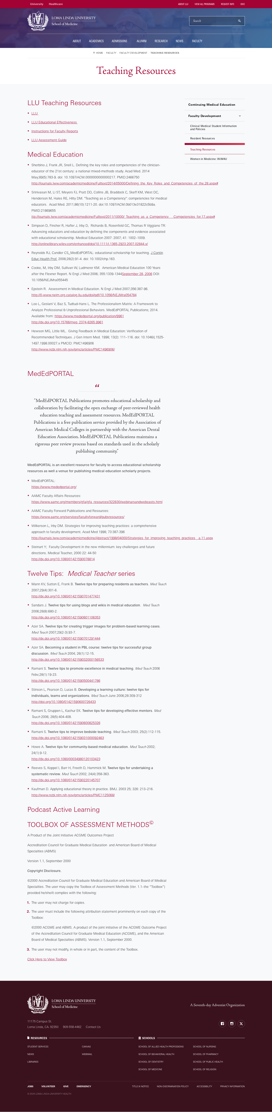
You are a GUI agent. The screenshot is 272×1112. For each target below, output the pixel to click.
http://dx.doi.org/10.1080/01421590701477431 (65, 596)
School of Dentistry (150, 1061)
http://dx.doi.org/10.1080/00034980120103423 (65, 759)
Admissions (119, 41)
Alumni (142, 41)
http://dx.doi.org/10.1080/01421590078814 (63, 559)
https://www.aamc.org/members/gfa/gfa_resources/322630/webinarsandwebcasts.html (96, 502)
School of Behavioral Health (156, 1054)
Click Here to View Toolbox (47, 959)
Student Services (37, 1046)
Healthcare (56, 4)
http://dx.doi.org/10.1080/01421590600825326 (65, 723)
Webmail (87, 1054)
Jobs (30, 1086)
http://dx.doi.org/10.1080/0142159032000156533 (67, 659)
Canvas (86, 1046)
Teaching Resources (202, 149)
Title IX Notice (140, 1086)
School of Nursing (204, 1046)
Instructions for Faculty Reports (54, 131)
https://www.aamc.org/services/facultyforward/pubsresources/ (77, 517)
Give (242, 4)
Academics (96, 41)
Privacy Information (232, 1086)
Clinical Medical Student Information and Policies (213, 127)
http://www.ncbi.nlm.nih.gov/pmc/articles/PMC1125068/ (73, 795)
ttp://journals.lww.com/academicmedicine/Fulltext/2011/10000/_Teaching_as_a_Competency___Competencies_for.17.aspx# (123, 217)
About (77, 41)
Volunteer (48, 1086)
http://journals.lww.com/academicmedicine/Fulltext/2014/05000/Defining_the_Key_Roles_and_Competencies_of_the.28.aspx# (124, 183)
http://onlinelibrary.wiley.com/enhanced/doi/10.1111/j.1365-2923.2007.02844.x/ (89, 244)
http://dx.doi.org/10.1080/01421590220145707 (65, 780)
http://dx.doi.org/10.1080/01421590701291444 (65, 638)
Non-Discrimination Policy (173, 1086)
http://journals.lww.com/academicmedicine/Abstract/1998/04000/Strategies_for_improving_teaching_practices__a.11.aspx (122, 538)
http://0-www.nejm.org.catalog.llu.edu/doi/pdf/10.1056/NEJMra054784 (84, 295)
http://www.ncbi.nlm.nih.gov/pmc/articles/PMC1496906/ (73, 349)
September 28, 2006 (137, 274)
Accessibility (204, 1086)
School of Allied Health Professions (161, 1046)
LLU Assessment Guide (49, 140)
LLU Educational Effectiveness (54, 122)
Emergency (84, 1086)
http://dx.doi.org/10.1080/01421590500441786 (65, 681)
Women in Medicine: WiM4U (208, 158)
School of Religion (204, 1069)
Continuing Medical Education (211, 104)
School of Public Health (208, 1061)
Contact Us (93, 1027)
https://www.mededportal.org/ (53, 487)
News (179, 41)
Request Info (227, 4)
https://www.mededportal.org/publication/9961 (89, 316)
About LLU (183, 4)
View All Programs (204, 4)
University (36, 4)
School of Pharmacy (205, 1054)
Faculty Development (204, 116)
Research (161, 41)
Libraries (32, 1061)
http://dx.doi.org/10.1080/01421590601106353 (65, 617)
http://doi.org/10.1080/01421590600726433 (63, 702)
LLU (34, 113)
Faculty (197, 41)
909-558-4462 (72, 1027)
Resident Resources (202, 138)
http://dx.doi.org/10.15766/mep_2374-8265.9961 (67, 322)
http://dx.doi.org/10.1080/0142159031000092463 (67, 738)
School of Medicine (150, 1069)
